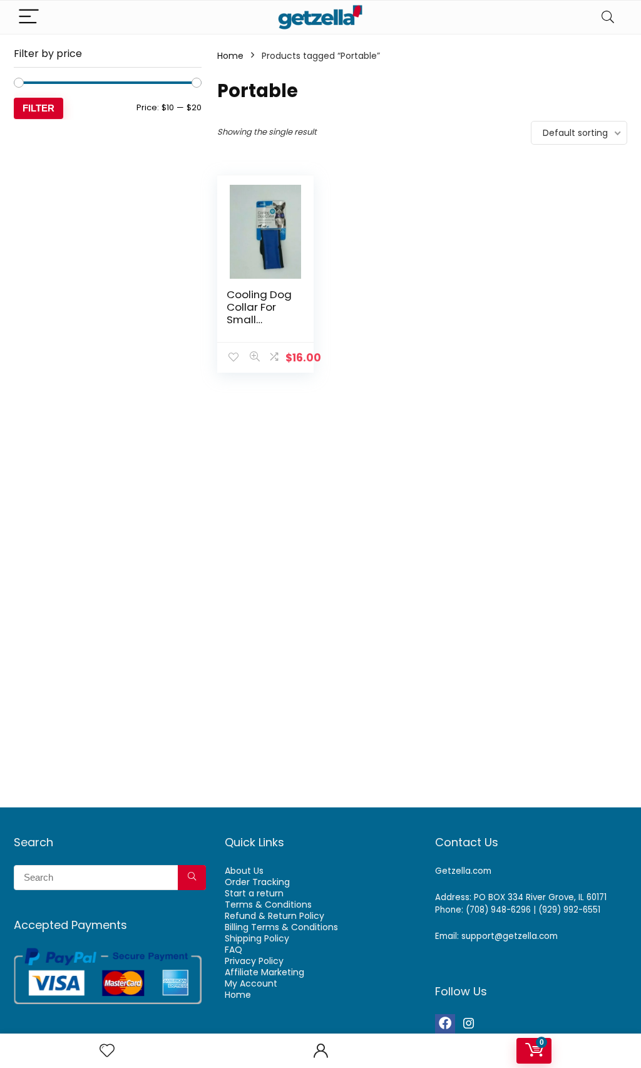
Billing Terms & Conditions (281, 927)
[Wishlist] (107, 1051)
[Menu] (29, 17)
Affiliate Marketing (264, 972)
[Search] (608, 17)
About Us (244, 870)
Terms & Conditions (268, 904)
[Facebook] (445, 1024)
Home (230, 55)
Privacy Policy (254, 961)
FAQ (233, 949)
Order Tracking (257, 882)
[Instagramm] (469, 1024)
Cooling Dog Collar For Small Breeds (259, 313)
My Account (251, 983)
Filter (38, 108)
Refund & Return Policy (274, 916)
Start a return (254, 893)
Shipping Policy (257, 938)
